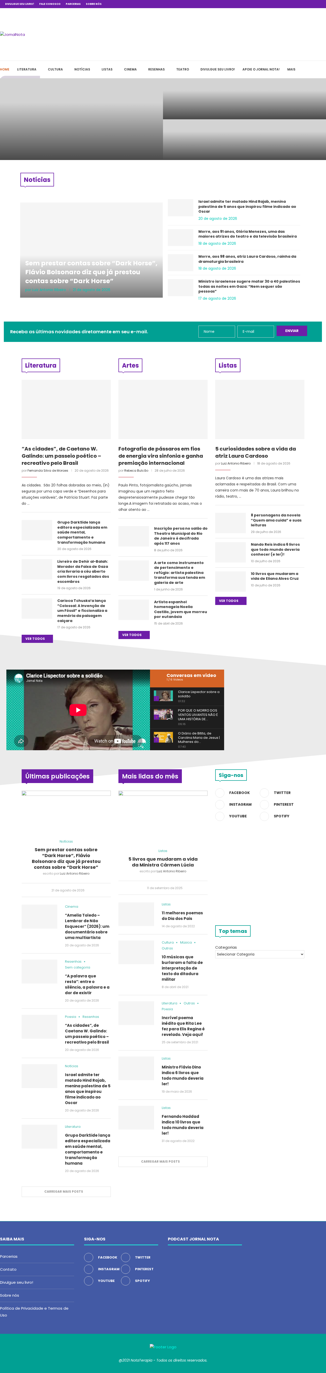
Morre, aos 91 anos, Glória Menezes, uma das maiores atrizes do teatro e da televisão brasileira (247, 234)
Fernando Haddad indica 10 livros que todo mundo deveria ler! (182, 1125)
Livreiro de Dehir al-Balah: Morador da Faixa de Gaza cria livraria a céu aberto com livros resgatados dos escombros (83, 571)
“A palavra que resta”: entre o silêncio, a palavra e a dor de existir (284, 99)
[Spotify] (314, 4)
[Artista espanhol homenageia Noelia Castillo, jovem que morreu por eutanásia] (133, 610)
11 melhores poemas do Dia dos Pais (182, 915)
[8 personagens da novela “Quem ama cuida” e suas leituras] (230, 523)
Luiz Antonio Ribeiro (49, 289)
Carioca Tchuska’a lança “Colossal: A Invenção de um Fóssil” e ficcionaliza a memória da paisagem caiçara (82, 610)
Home (4, 69)
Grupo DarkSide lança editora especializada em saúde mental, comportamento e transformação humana (82, 532)
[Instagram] (296, 4)
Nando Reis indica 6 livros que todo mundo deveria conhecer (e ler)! (275, 549)
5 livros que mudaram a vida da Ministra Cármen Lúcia (163, 862)
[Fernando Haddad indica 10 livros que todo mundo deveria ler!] (136, 1118)
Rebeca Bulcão (136, 470)
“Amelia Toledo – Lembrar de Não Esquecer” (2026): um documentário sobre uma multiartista (203, 96)
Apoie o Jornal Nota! (261, 69)
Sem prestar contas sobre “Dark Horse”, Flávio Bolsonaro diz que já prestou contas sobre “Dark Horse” (78, 132)
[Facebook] (284, 4)
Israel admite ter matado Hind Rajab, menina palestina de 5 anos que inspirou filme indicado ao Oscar (247, 206)
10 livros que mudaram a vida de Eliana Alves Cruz (275, 576)
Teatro (182, 69)
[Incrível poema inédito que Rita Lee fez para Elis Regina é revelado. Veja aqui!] (136, 1013)
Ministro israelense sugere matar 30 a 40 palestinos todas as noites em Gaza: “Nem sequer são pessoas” (249, 286)
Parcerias (73, 4)
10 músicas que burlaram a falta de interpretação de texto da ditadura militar (182, 968)
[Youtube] (308, 4)
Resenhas (156, 69)
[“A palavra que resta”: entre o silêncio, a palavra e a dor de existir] (39, 971)
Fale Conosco (50, 4)
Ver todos (35, 639)
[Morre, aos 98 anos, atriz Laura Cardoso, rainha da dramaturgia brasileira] (180, 262)
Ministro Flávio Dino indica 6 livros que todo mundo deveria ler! (182, 1075)
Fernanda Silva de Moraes (48, 470)
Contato (8, 1269)
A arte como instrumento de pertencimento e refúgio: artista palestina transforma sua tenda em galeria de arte (179, 572)
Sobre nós (94, 4)
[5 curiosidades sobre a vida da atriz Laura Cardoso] (259, 409)
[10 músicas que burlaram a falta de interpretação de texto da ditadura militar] (136, 952)
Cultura (55, 69)
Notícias (82, 69)
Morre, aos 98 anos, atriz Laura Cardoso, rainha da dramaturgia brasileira (247, 259)
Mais (291, 69)
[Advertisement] (249, 33)
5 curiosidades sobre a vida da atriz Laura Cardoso (255, 452)
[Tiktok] (319, 4)
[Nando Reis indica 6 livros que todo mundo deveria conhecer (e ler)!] (230, 552)
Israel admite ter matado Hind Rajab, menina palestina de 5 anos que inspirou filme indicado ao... (285, 136)
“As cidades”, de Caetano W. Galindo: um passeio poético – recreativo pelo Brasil (203, 140)
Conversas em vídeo (191, 675)
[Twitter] (290, 4)
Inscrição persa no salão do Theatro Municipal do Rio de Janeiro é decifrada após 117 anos (181, 536)
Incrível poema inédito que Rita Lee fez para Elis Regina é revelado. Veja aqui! (183, 1026)
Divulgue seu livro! (19, 4)
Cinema (130, 69)
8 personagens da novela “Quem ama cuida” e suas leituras (276, 520)
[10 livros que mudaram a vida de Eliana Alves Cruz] (230, 581)
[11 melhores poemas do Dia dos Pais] (136, 914)
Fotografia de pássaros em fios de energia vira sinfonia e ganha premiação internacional (160, 456)
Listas (107, 69)
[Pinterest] (302, 4)
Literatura (26, 69)
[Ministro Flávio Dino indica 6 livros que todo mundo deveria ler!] (136, 1068)
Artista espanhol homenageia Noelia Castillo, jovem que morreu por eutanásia (180, 609)
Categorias (226, 947)
